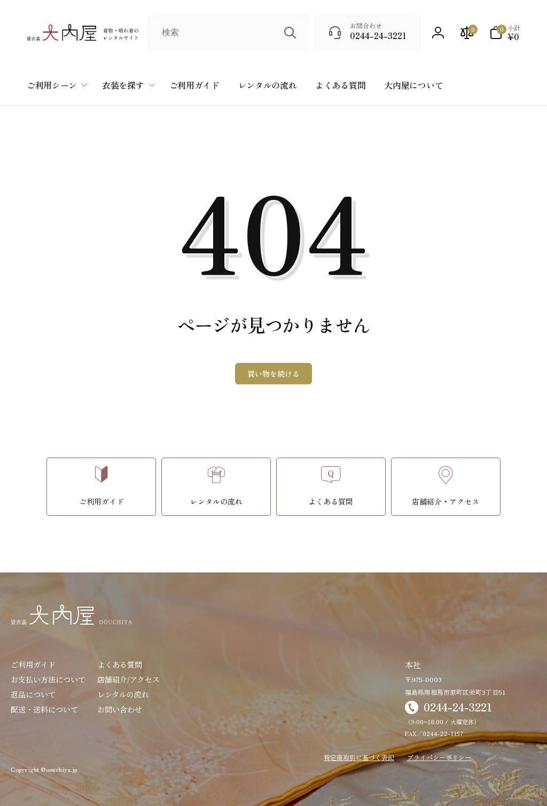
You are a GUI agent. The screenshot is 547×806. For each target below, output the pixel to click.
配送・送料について (44, 709)
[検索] (290, 32)
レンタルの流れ (123, 694)
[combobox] (228, 32)
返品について (33, 694)
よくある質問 (119, 664)
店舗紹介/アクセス (128, 679)
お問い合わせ (119, 709)
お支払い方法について (48, 679)
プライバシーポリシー (439, 757)
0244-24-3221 (458, 707)
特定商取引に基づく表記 (359, 757)
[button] (504, 33)
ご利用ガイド (33, 664)
